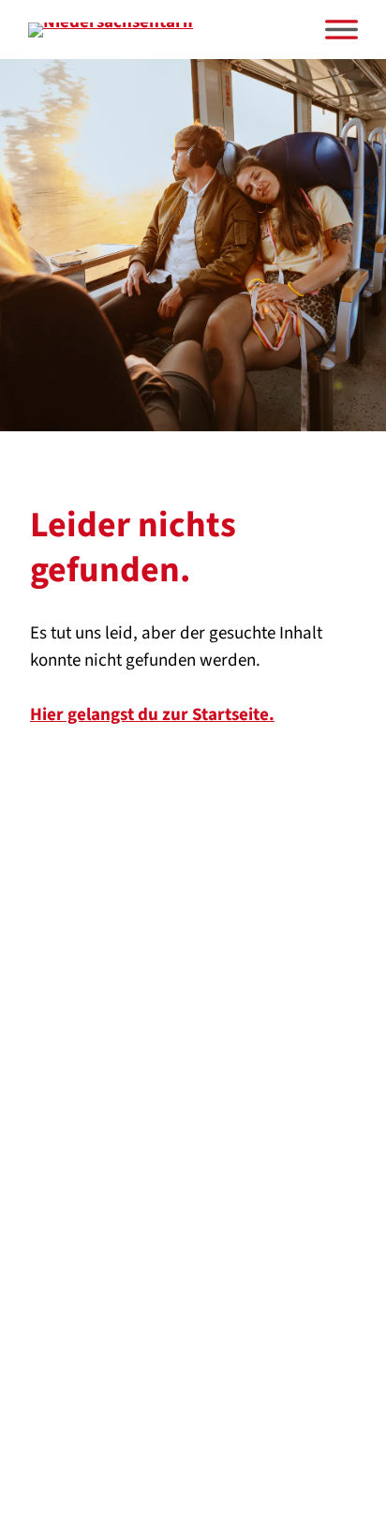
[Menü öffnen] (341, 29)
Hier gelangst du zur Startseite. (152, 715)
